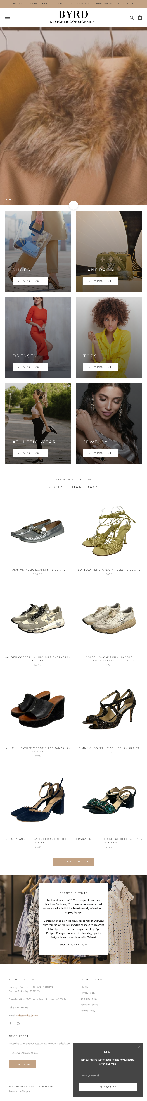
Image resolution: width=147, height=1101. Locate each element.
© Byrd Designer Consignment (32, 1086)
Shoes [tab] (56, 487)
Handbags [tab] (85, 487)
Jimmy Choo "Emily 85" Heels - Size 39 (109, 748)
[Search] (132, 17)
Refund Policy (88, 1010)
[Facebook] (10, 1023)
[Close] (138, 1047)
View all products (73, 861)
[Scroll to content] (73, 205)
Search (84, 986)
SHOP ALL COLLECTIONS (74, 944)
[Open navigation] (7, 17)
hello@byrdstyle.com (27, 1015)
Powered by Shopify (19, 1091)
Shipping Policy (89, 998)
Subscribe (108, 1087)
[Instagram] (18, 1023)
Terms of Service (89, 1004)
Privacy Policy (88, 992)
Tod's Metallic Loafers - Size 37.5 (37, 569)
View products (30, 281)
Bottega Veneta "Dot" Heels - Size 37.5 (109, 569)
